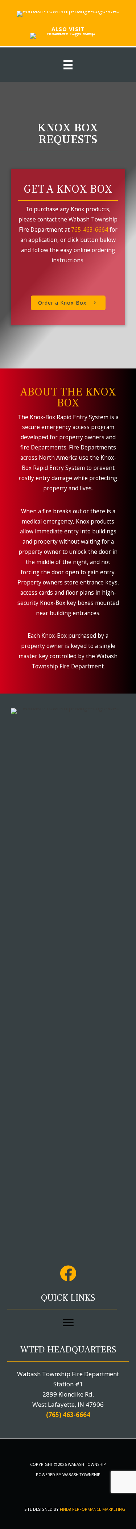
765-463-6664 (89, 229)
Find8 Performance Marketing (92, 1509)
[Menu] (68, 1323)
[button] (68, 303)
